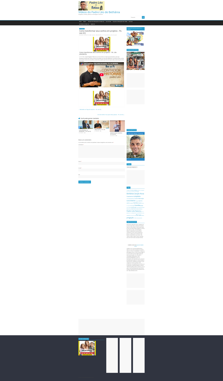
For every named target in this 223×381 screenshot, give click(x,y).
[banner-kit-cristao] (135, 31)
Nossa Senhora (139, 209)
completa (136, 196)
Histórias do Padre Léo (84, 24)
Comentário (81, 144)
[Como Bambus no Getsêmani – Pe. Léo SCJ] (85, 121)
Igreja (141, 205)
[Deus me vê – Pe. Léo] (101, 121)
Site (79, 174)
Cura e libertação (139, 198)
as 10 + (133, 191)
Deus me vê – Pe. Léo (100, 129)
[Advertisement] (136, 80)
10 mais (128, 190)
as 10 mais (137, 191)
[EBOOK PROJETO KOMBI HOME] (136, 52)
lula (139, 207)
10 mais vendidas (133, 190)
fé (141, 203)
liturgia (137, 207)
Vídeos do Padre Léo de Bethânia (99, 12)
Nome (80, 161)
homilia (137, 205)
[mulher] (101, 37)
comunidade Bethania (130, 198)
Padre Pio (93, 24)
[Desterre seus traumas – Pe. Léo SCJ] (117, 121)
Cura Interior (82, 28)
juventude (133, 207)
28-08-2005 (99, 34)
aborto (138, 190)
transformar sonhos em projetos (111, 34)
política (143, 215)
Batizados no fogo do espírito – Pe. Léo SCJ (89, 109)
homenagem (132, 205)
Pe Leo (138, 215)
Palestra (138, 211)
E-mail (80, 168)
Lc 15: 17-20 (104, 34)
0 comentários (93, 34)
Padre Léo (87, 34)
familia (135, 203)
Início (80, 21)
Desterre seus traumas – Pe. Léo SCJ (116, 133)
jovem (128, 207)
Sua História (108, 21)
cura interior (131, 201)
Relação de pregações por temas (120, 21)
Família (139, 203)
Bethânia (130, 194)
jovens (130, 207)
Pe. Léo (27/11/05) (133, 215)
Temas (84, 21)
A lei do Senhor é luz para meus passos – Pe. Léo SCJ (111, 114)
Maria (141, 207)
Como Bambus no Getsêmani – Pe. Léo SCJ (85, 130)
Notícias (131, 21)
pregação (130, 218)
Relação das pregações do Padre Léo (96, 21)
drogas (137, 200)
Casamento (130, 196)
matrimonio (133, 209)
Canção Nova (139, 194)
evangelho (131, 203)
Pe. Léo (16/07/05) (138, 213)
